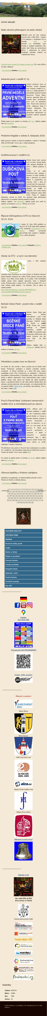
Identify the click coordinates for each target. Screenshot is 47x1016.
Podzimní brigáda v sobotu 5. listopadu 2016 (23, 135)
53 (42, 496)
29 (9, 494)
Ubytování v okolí (11, 573)
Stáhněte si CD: (23, 875)
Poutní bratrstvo (11, 577)
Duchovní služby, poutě (13, 543)
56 (15, 498)
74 (31, 500)
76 (36, 500)
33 (21, 494)
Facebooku (10, 123)
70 (19, 500)
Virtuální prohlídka (12, 565)
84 (32, 502)
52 (39, 496)
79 (18, 502)
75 (33, 500)
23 (28, 491)
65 (41, 498)
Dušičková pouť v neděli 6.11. (15, 155)
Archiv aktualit (22, 70)
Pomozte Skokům (11, 560)
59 (24, 498)
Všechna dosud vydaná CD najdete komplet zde (17, 64)
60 (26, 498)
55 (12, 498)
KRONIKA (8, 539)
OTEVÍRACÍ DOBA (11, 535)
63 (35, 498)
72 (25, 500)
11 (29, 489)
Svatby (7, 548)
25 (33, 491)
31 (15, 494)
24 (31, 491)
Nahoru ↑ (7, 1007)
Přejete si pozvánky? (12, 556)
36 (29, 494)
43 (13, 496)
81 (24, 502)
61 (29, 498)
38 (35, 494)
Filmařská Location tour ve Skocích (18, 361)
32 (18, 494)
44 (16, 496)
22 (25, 491)
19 (16, 491)
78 (42, 500)
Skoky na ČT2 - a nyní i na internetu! (19, 256)
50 (33, 496)
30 (12, 494)
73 (28, 500)
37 (32, 494)
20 (19, 491)
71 (22, 500)
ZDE (29, 452)
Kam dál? (8, 586)
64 (38, 498)
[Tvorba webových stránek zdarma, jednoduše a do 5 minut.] (16, 1005)
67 (11, 500)
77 (39, 500)
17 (11, 491)
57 (18, 498)
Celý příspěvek (6, 70)
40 (41, 494)
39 (38, 494)
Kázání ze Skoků (11, 552)
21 (22, 491)
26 (36, 491)
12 (32, 489)
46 (22, 496)
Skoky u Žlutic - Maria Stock (18, 3)
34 (24, 494)
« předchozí (5, 490)
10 (27, 489)
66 (8, 500)
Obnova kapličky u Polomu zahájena (19, 472)
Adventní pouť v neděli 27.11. (15, 79)
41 (8, 496)
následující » (41, 490)
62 (32, 498)
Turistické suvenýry (12, 581)
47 (25, 496)
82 (27, 502)
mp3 (35, 41)
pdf (29, 121)
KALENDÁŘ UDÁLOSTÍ (13, 531)
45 (19, 496)
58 (21, 498)
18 (13, 491)
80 (21, 502)
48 (28, 496)
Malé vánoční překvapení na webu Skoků (21, 30)
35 (26, 494)
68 (13, 500)
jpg (33, 121)
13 (35, 489)
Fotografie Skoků (11, 569)
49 (31, 496)
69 (16, 500)
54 (9, 498)
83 (30, 502)
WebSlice (20, 1005)
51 (36, 496)
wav (30, 43)
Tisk (25, 1005)
